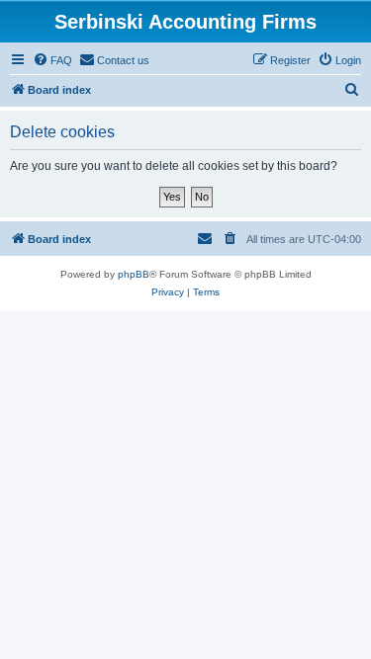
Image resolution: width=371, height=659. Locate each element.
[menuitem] (52, 60)
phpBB (133, 274)
